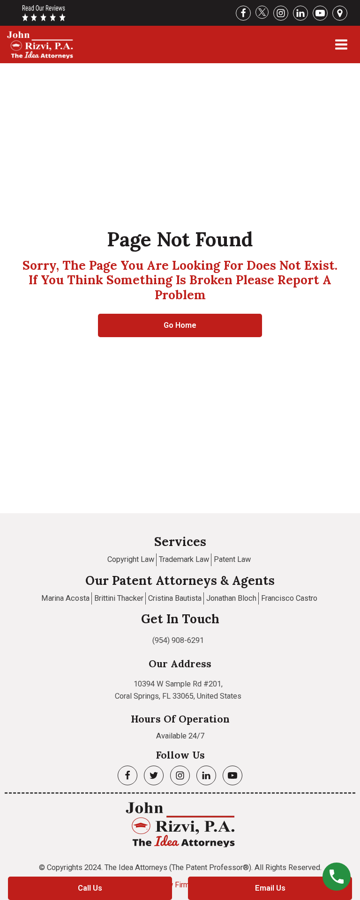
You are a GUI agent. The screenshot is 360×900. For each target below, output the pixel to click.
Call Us (90, 888)
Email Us (270, 888)
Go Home (180, 325)
